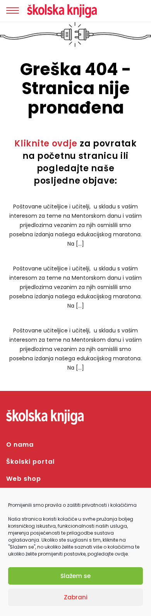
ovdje (121, 554)
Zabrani (76, 597)
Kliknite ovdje (45, 144)
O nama (20, 444)
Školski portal (30, 461)
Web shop (23, 478)
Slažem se (75, 576)
